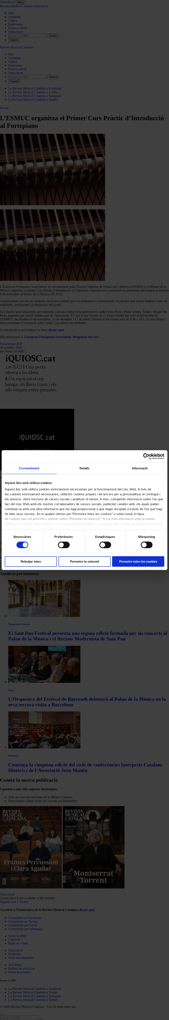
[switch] (64, 545)
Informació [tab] (140, 468)
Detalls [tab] (85, 468)
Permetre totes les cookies (138, 561)
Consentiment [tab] (29, 468)
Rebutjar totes (31, 561)
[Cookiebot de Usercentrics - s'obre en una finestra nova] (146, 456)
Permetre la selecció (84, 561)
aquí (37, 524)
